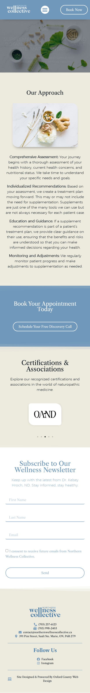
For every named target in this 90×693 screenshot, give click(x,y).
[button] (45, 10)
